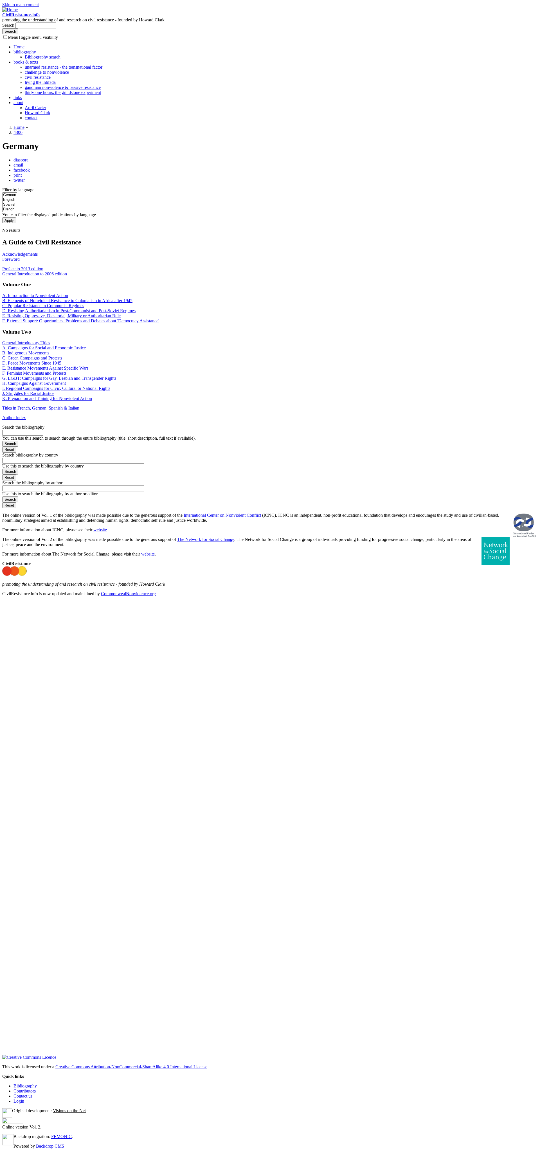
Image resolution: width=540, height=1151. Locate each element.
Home (19, 46)
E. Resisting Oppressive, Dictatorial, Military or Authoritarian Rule (61, 315)
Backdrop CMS (50, 1146)
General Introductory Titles (26, 342)
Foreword (11, 259)
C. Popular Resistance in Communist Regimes (43, 305)
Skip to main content (20, 4)
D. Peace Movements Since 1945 (31, 363)
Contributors (25, 1091)
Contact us (23, 1096)
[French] (10, 209)
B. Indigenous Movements (25, 352)
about (18, 102)
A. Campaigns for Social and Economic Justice (44, 347)
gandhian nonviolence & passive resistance (63, 87)
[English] (10, 199)
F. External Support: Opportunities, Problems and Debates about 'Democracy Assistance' (80, 320)
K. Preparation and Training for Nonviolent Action (47, 398)
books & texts (26, 62)
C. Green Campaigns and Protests (32, 358)
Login (19, 1101)
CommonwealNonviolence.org (128, 593)
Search (8, 25)
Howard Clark (37, 112)
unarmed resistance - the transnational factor (63, 67)
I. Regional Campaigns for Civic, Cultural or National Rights (56, 388)
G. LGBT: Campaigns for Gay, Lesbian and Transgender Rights (59, 378)
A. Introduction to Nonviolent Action (35, 295)
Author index (14, 417)
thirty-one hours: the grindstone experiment (63, 92)
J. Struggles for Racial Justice (28, 393)
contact (31, 117)
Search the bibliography (23, 427)
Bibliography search (42, 57)
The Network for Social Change (205, 539)
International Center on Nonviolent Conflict (222, 515)
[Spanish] (10, 204)
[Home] (10, 9)
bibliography (25, 52)
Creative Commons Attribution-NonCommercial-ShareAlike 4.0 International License (131, 1066)
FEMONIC (61, 1136)
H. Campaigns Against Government (34, 383)
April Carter (35, 107)
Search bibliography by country (30, 455)
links (18, 97)
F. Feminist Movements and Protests (34, 373)
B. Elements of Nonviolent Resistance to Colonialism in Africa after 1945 (67, 300)
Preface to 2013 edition (22, 268)
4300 (18, 132)
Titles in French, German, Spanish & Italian (40, 408)
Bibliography (25, 1085)
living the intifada (40, 82)
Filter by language (18, 189)
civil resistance (38, 77)
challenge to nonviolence (47, 72)
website (100, 529)
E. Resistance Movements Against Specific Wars (45, 368)
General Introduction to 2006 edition (34, 273)
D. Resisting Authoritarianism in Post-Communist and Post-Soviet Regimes (69, 310)
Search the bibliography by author (32, 482)
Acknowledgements (20, 254)
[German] (10, 195)
